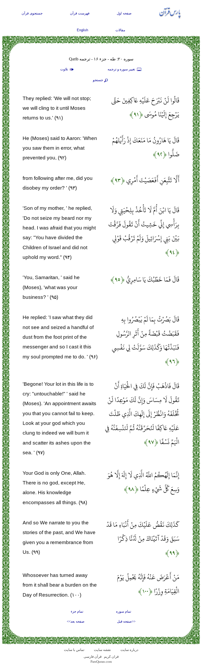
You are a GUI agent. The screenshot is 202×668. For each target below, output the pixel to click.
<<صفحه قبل (126, 621)
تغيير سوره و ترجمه (122, 69)
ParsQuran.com (101, 662)
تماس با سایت (74, 650)
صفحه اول (124, 13)
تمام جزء (77, 611)
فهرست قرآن (79, 13)
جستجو (98, 80)
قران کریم (111, 657)
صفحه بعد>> (75, 621)
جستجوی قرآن (32, 13)
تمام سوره (123, 611)
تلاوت (64, 69)
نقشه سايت (102, 650)
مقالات (120, 30)
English (82, 30)
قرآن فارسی (93, 657)
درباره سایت (129, 650)
